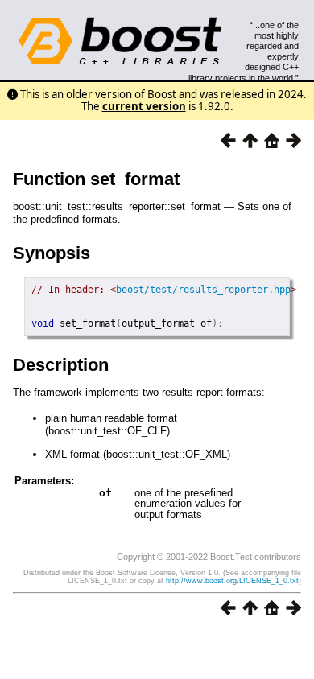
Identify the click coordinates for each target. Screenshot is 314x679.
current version (144, 106)
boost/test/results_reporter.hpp (203, 289)
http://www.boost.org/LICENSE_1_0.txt (232, 581)
